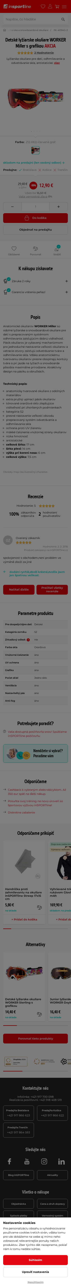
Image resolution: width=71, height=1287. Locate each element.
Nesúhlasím (36, 1282)
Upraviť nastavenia (35, 1272)
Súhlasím (35, 1260)
